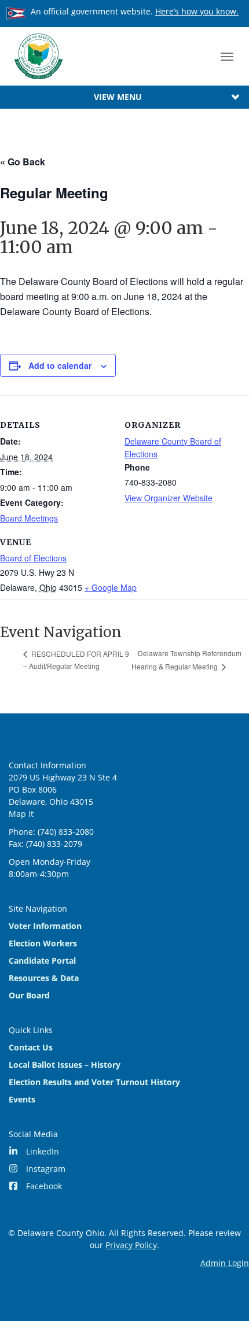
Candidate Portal (42, 960)
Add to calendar (59, 365)
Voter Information (45, 925)
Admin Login (224, 1262)
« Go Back (22, 161)
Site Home (38, 56)
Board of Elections (33, 558)
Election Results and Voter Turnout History (94, 1081)
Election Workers (43, 943)
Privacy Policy (131, 1244)
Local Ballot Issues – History (64, 1064)
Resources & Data (44, 977)
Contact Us (31, 1047)
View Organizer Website (168, 498)
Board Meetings (29, 518)
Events (22, 1099)
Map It (21, 813)
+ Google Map (111, 587)
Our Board (29, 995)
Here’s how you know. (197, 11)
